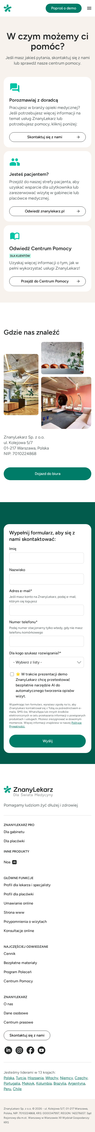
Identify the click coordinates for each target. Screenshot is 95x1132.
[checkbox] (47, 685)
